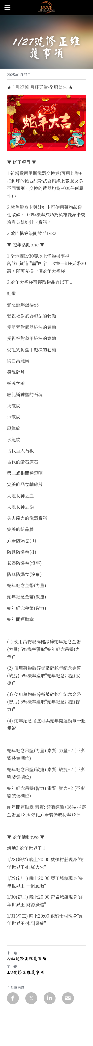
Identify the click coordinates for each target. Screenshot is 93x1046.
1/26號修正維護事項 (27, 958)
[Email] (68, 998)
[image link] (46, 7)
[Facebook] (13, 998)
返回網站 (18, 987)
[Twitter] (31, 998)
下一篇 (12, 966)
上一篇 (12, 952)
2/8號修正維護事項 (25, 972)
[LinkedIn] (50, 998)
